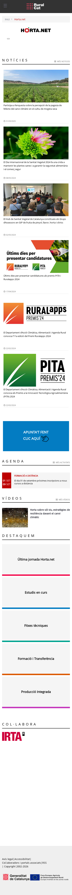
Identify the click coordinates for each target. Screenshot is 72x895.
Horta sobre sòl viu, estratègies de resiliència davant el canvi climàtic (50, 513)
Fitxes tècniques (36, 625)
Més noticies (63, 61)
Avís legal (7, 859)
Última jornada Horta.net (36, 559)
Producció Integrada (36, 692)
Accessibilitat (22, 859)
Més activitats (62, 462)
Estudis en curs (36, 592)
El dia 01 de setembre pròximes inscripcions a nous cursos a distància (40, 482)
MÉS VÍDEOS (64, 499)
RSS (44, 862)
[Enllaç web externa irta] (13, 736)
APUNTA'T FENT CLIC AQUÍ (36, 435)
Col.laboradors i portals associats (21, 862)
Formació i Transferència (36, 658)
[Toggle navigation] (5, 5)
